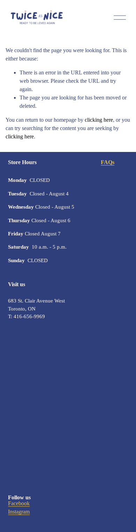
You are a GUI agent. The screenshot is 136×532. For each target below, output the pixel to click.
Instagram (19, 512)
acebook (20, 503)
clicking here (99, 120)
